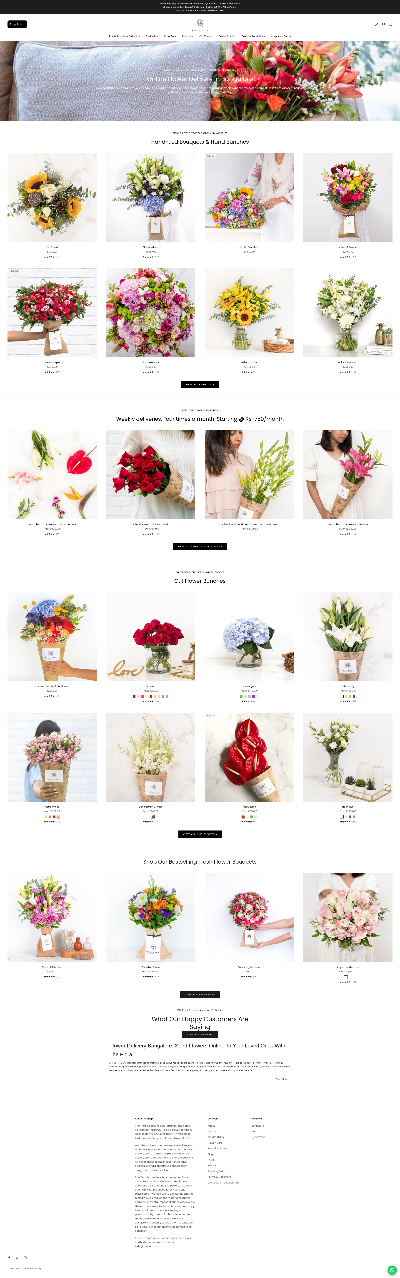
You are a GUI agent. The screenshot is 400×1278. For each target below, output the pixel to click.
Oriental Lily (348, 686)
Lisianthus (347, 806)
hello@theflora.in (215, 10)
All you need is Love (348, 967)
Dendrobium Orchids (150, 806)
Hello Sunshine (249, 362)
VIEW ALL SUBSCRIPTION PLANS (200, 546)
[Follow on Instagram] (25, 1257)
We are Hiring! (216, 1137)
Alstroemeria (52, 806)
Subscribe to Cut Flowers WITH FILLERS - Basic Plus (249, 524)
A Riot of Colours (347, 247)
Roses (150, 686)
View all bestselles (200, 994)
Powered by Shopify (32, 1268)
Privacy (212, 1165)
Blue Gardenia (151, 247)
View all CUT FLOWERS (200, 834)
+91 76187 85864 (212, 6)
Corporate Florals (281, 36)
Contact (213, 1131)
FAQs (211, 1160)
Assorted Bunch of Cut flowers (52, 686)
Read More (281, 1079)
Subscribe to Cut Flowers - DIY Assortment (52, 524)
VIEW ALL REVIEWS (200, 1034)
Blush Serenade (150, 362)
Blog (210, 1154)
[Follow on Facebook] (9, 1257)
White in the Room (348, 362)
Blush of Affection (52, 967)
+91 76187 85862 (184, 10)
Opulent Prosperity (52, 362)
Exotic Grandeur (249, 247)
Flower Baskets (227, 36)
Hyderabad (258, 1137)
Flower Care (215, 1143)
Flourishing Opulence (249, 967)
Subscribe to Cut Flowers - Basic (150, 524)
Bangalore (257, 1126)
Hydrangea (249, 686)
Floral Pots (170, 36)
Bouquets (187, 36)
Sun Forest (52, 247)
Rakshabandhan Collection (124, 36)
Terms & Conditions (220, 1177)
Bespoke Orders (217, 1148)
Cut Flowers (205, 36)
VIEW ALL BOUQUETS (200, 384)
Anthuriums (249, 806)
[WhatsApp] (392, 1270)
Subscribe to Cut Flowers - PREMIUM (348, 524)
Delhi (254, 1131)
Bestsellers (152, 36)
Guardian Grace (151, 967)
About (211, 1126)
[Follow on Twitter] (17, 1257)
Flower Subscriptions (253, 36)
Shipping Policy (217, 1171)
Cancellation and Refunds (223, 1182)
